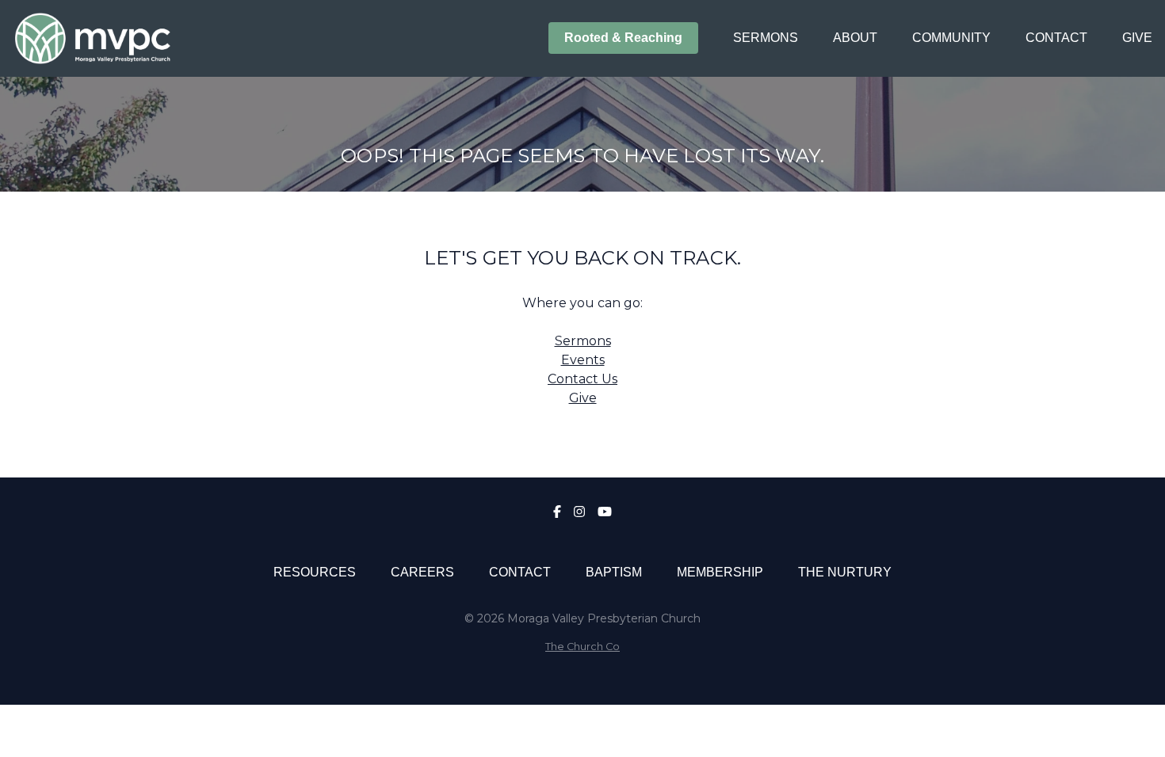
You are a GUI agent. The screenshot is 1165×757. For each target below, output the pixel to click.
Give (583, 397)
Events (583, 359)
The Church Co (582, 646)
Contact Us (582, 378)
